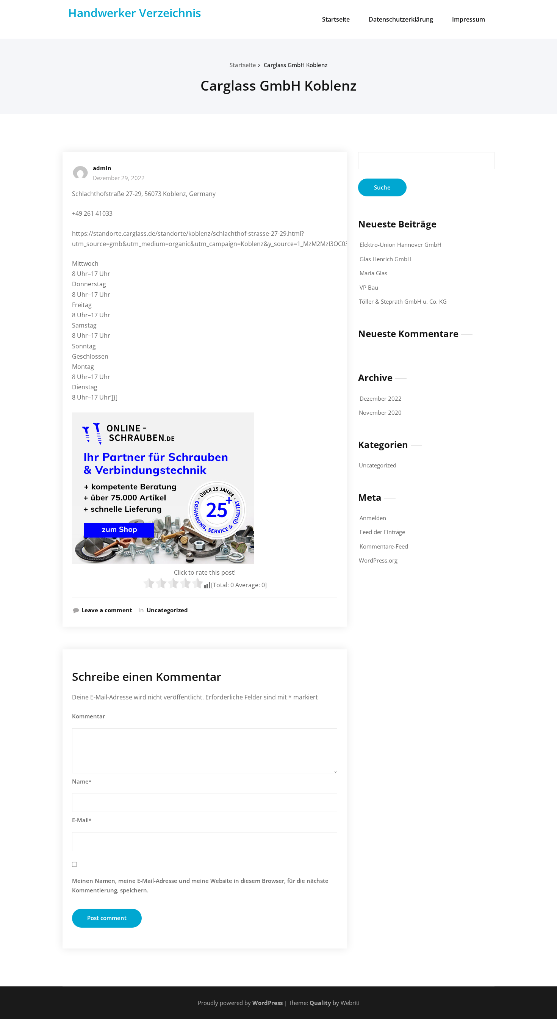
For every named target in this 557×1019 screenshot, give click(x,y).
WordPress (267, 1002)
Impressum (468, 19)
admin (102, 168)
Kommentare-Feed (384, 546)
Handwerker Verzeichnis (134, 12)
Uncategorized (167, 610)
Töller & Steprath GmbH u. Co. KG (403, 301)
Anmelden (373, 518)
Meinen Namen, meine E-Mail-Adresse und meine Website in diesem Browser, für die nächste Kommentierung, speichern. (200, 885)
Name (81, 781)
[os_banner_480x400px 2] (204, 488)
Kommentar (88, 716)
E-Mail (81, 820)
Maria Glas (373, 273)
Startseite (336, 19)
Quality (320, 1002)
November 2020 (380, 412)
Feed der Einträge (382, 532)
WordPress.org (378, 560)
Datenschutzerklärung (401, 19)
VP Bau (369, 287)
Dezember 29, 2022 (119, 178)
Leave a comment (106, 610)
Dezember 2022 (381, 398)
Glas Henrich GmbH (385, 259)
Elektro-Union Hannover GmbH (400, 244)
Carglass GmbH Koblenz (295, 65)
